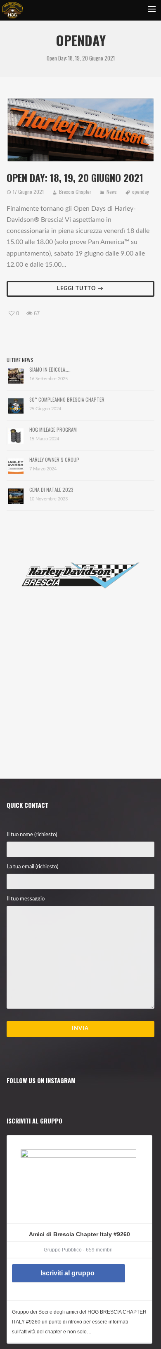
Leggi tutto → (80, 288)
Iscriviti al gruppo (67, 1273)
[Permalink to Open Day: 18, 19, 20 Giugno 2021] (81, 130)
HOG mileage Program (53, 429)
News (112, 191)
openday (140, 191)
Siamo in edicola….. (50, 369)
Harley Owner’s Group (54, 459)
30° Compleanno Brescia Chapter (66, 399)
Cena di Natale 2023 (51, 489)
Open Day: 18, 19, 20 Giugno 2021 (75, 177)
